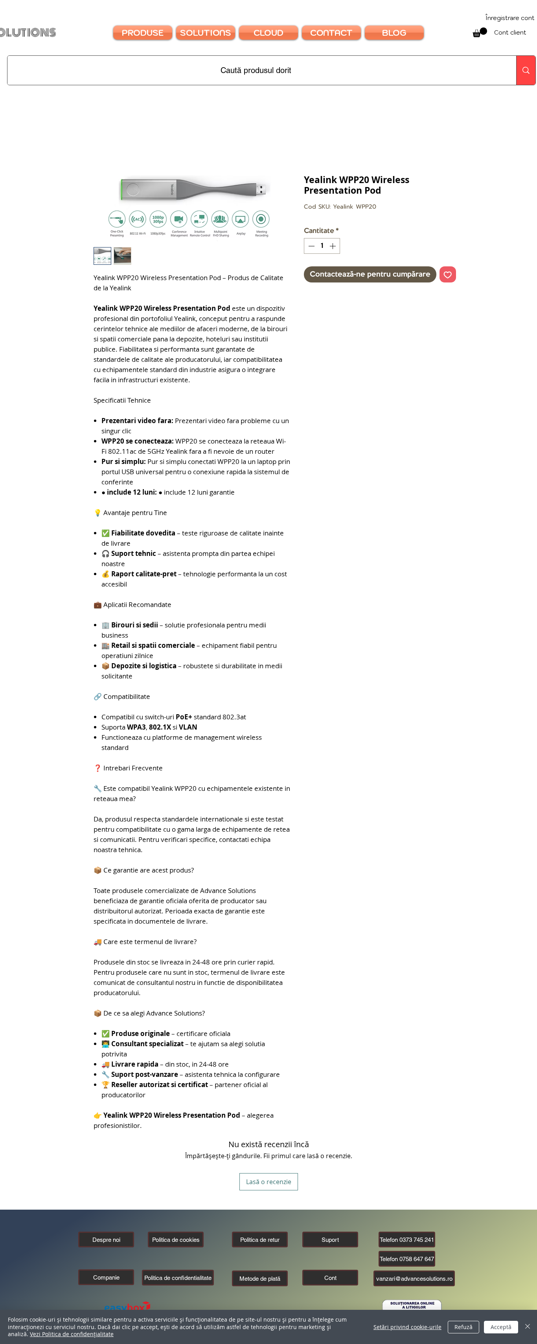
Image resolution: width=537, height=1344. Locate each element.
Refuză (463, 1327)
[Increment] (333, 245)
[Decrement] (310, 245)
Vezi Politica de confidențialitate (72, 1334)
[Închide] (527, 1327)
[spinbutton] (322, 245)
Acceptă (501, 1327)
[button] (106, 1277)
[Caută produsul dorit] (525, 70)
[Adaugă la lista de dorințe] (448, 274)
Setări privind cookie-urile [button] (407, 1327)
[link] (480, 32)
